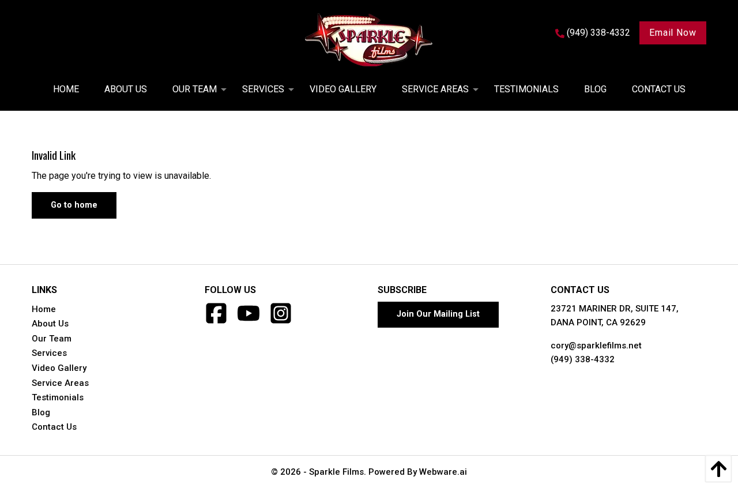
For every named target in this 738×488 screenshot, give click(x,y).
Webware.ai (443, 472)
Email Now (672, 32)
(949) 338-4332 (583, 359)
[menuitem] (66, 89)
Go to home (74, 205)
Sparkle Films (336, 472)
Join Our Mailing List (438, 314)
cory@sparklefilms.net (596, 345)
